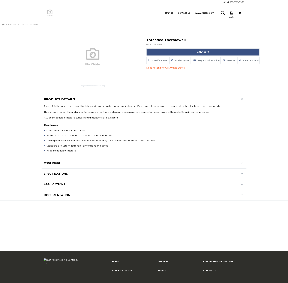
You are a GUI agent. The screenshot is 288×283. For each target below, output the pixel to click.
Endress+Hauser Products (218, 261)
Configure (203, 52)
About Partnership (122, 270)
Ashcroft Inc (159, 44)
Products (163, 261)
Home (115, 261)
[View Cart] (240, 13)
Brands (162, 270)
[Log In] (231, 13)
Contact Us (209, 270)
